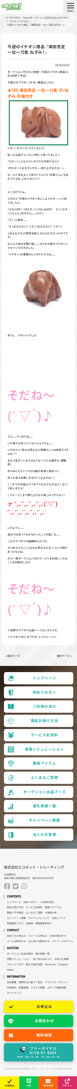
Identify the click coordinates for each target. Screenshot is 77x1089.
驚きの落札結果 (34, 964)
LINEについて (59, 918)
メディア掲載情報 (56, 987)
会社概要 (11, 982)
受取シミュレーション (44, 749)
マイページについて (38, 918)
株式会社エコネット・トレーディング (34, 867)
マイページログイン (62, 941)
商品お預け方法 (44, 721)
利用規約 (11, 987)
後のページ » (64, 655)
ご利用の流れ (44, 706)
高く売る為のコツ (42, 959)
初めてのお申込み (16, 936)
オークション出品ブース (44, 792)
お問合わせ (44, 1021)
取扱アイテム (44, 763)
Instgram (63, 964)
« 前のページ (13, 655)
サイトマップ (14, 993)
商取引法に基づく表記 (30, 982)
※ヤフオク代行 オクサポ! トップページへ (32, 637)
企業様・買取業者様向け (39, 923)
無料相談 (44, 1035)
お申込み (44, 1007)
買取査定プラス (15, 923)
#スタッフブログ (19, 21)
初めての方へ (44, 692)
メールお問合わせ (16, 941)
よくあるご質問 (44, 778)
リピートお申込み (37, 936)
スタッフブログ (15, 964)
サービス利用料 (44, 735)
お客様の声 (51, 912)
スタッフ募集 (38, 987)
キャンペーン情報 (44, 820)
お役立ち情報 (61, 959)
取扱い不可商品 (15, 912)
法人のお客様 (44, 834)
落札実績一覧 (44, 806)
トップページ (44, 678)
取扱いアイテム (53, 907)
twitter (10, 969)
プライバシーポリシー (57, 982)
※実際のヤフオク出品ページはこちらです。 (33, 630)
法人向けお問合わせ (39, 941)
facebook (50, 964)
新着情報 (23, 987)
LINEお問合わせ (58, 936)
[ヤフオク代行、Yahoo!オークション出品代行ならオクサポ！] (19, 6)
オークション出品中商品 (20, 953)
